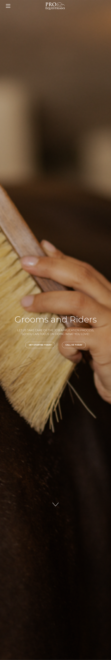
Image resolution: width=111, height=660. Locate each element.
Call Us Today (73, 345)
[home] (55, 6)
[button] (21, 6)
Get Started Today (40, 345)
